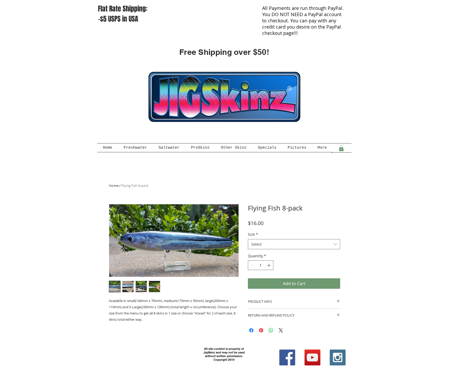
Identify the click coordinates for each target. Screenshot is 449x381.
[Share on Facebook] (251, 330)
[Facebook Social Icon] (287, 357)
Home (113, 185)
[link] (341, 148)
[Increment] (269, 265)
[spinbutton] (260, 265)
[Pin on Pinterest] (261, 330)
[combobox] (294, 244)
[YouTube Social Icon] (312, 357)
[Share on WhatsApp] (271, 330)
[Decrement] (252, 265)
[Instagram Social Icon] (338, 357)
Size (253, 234)
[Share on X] (281, 330)
